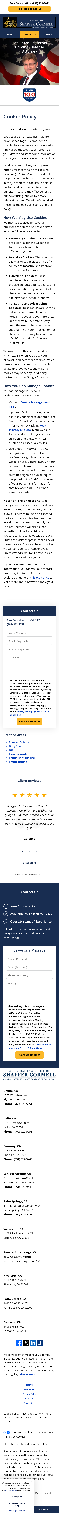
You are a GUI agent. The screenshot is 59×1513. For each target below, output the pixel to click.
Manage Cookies (15, 1436)
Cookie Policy (47, 1432)
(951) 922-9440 (23, 1159)
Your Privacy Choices (23, 1432)
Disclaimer (29, 1389)
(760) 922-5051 (23, 1104)
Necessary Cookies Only (17, 1504)
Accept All (17, 1496)
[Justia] (40, 1343)
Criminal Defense (19, 742)
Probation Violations (22, 757)
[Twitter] (26, 1343)
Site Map (29, 1398)
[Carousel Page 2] (29, 851)
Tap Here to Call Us (29, 8)
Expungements (18, 754)
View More (29, 862)
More (49, 34)
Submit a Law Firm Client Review (29, 874)
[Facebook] (19, 1343)
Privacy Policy (39, 577)
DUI (11, 750)
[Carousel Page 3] (36, 851)
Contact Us (29, 34)
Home (10, 34)
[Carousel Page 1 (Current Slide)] (22, 851)
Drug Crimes (16, 746)
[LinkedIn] (33, 1343)
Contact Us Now (29, 721)
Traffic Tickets (18, 761)
